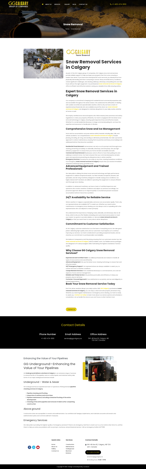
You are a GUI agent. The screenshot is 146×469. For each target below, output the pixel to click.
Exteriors (68, 453)
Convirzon (86, 467)
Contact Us (83, 4)
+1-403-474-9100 (47, 338)
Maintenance (70, 446)
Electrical (68, 451)
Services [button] (57, 4)
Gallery (67, 4)
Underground (70, 449)
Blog (74, 4)
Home (67, 29)
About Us (48, 4)
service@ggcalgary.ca (73, 338)
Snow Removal (75, 29)
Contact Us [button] (71, 309)
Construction (70, 444)
